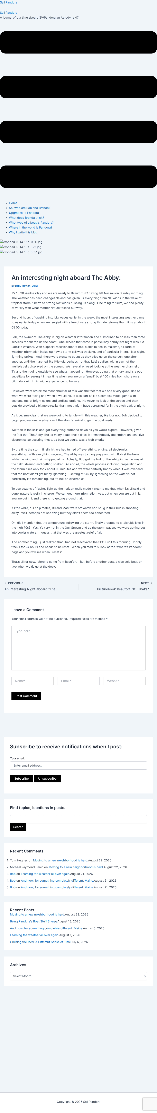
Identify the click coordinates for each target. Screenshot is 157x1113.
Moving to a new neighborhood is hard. (60, 860)
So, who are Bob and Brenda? (29, 208)
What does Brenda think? (26, 218)
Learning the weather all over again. (45, 874)
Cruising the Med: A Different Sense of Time (40, 942)
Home (13, 203)
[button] (78, 110)
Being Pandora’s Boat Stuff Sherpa (33, 921)
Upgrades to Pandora (24, 213)
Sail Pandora (8, 2)
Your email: (17, 758)
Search (18, 827)
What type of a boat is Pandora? (31, 222)
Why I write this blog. (23, 232)
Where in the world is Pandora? (30, 227)
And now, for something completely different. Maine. (57, 880)
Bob (13, 874)
